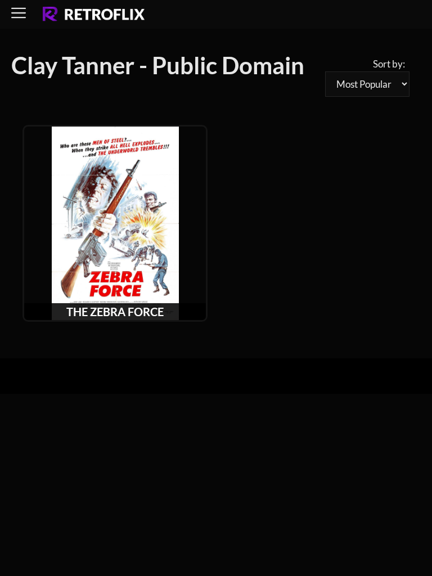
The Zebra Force (115, 311)
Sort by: (389, 64)
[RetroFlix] (94, 14)
